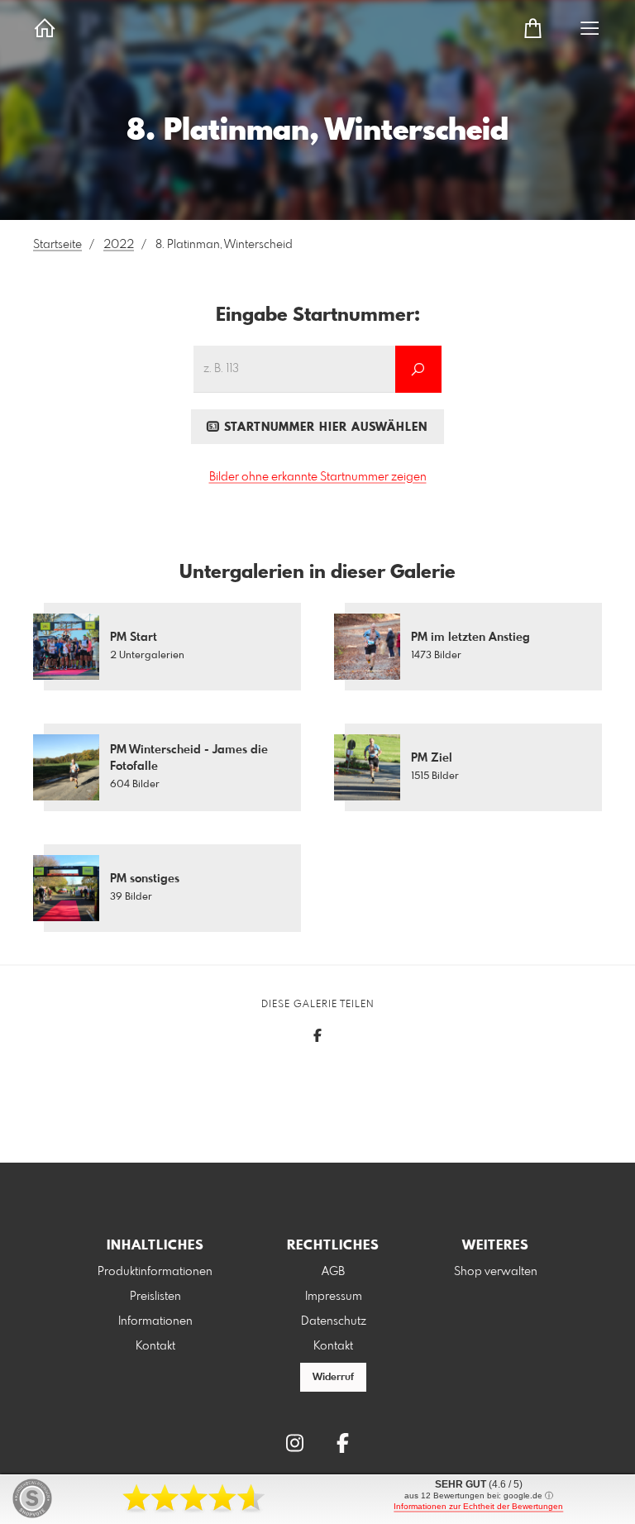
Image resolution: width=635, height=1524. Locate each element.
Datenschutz (333, 1321)
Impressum (333, 1296)
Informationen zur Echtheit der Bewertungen (478, 1506)
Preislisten (155, 1296)
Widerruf (333, 1378)
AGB (333, 1272)
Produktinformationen (155, 1272)
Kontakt (155, 1346)
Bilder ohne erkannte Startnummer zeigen (318, 477)
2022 (118, 245)
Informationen (155, 1321)
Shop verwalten (495, 1272)
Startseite (57, 245)
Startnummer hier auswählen (323, 427)
